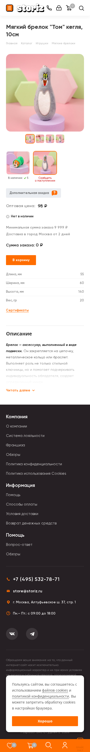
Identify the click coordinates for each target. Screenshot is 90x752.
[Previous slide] (3, 167)
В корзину (21, 260)
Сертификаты (17, 310)
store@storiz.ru (27, 591)
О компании (16, 426)
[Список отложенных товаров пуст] (10, 745)
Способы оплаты (21, 504)
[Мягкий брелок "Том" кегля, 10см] (45, 93)
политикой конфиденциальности (40, 696)
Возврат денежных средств (31, 523)
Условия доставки (22, 514)
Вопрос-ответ (19, 544)
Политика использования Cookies (36, 473)
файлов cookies (55, 690)
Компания (17, 417)
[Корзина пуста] (30, 745)
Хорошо (45, 721)
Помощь (13, 495)
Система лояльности (25, 435)
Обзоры (13, 454)
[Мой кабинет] (59, 7)
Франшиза (15, 445)
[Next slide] (87, 167)
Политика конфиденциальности (34, 464)
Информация (20, 485)
